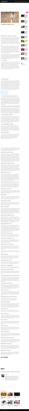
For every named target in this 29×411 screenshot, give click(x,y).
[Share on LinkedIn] (4, 357)
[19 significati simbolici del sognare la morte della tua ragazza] (22, 57)
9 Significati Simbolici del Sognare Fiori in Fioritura (26, 49)
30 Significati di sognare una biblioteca (5, 93)
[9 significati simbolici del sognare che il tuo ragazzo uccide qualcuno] (22, 20)
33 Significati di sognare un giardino (4, 91)
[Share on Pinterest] (6, 357)
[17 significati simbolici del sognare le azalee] (22, 44)
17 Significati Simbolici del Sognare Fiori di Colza (26, 41)
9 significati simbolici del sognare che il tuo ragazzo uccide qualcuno (26, 22)
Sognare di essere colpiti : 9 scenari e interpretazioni (10, 405)
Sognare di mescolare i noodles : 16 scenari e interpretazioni (3, 397)
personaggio (19, 1)
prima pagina (16, 1)
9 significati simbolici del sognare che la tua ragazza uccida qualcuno (26, 27)
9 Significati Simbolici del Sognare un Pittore (26, 37)
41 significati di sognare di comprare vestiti (4, 405)
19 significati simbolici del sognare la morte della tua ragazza (26, 58)
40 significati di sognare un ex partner (10, 397)
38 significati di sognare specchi (4, 92)
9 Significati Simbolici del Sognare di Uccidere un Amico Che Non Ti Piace (26, 16)
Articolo (26, 1)
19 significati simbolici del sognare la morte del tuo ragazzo (26, 54)
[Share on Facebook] (1, 357)
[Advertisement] (14, 7)
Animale (23, 1)
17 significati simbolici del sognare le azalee (26, 45)
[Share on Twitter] (3, 357)
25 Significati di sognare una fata (4, 94)
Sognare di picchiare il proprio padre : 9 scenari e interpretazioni (17, 405)
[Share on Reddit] (7, 357)
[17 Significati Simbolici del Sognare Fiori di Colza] (22, 40)
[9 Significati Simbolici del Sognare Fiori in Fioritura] (22, 48)
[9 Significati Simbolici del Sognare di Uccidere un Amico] (22, 31)
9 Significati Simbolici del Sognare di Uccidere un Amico (26, 32)
